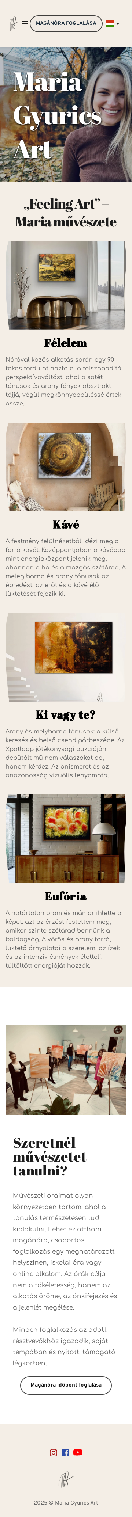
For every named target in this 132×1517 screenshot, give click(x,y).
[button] (25, 23)
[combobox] (112, 23)
